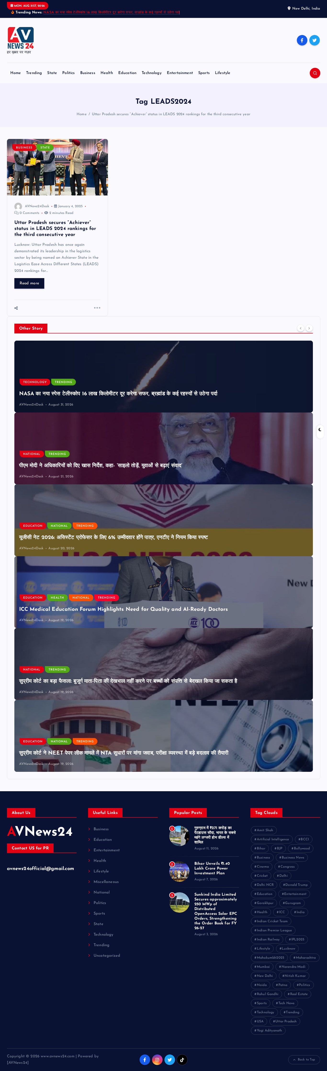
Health (107, 73)
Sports (204, 73)
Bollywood (302, 848)
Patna (283, 985)
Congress (288, 867)
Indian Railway (268, 939)
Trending (34, 73)
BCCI (305, 839)
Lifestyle (222, 73)
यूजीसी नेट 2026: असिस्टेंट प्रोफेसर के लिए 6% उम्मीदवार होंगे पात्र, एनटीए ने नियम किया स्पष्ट (113, 537)
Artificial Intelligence (273, 839)
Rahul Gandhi (267, 994)
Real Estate (299, 994)
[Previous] (300, 328)
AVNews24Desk (37, 206)
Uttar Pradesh (286, 1021)
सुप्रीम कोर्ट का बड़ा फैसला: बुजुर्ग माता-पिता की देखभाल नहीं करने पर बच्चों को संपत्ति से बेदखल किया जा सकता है (128, 681)
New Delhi (265, 976)
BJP (279, 848)
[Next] (309, 328)
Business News (293, 857)
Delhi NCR (265, 885)
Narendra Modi (293, 967)
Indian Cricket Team (272, 921)
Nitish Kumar (295, 976)
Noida (262, 985)
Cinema (263, 867)
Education (127, 73)
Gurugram (293, 903)
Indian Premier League (274, 930)
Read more (29, 283)
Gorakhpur (265, 903)
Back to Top (306, 1059)
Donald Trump (296, 885)
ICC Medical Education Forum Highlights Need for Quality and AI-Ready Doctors (123, 609)
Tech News (286, 1003)
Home (15, 73)
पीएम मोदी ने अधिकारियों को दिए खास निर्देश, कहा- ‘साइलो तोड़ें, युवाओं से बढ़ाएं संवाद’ (100, 466)
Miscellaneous (106, 882)
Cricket (262, 876)
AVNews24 (40, 832)
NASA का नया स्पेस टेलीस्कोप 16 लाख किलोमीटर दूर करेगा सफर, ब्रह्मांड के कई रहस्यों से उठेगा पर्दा (111, 12)
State (52, 73)
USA (260, 1021)
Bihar (261, 848)
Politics (68, 73)
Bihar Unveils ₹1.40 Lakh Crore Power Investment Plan (212, 868)
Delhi (283, 876)
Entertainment (180, 73)
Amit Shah (265, 830)
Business (87, 73)
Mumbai (263, 967)
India (300, 912)
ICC (282, 912)
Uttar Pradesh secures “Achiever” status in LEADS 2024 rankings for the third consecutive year (171, 114)
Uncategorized (107, 956)
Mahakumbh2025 (270, 958)
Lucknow (288, 949)
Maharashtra (306, 958)
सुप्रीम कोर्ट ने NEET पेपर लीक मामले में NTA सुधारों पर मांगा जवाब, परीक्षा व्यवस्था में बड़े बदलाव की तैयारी (124, 753)
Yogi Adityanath (269, 1030)
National (31, 454)
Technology (152, 73)
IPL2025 (297, 939)
